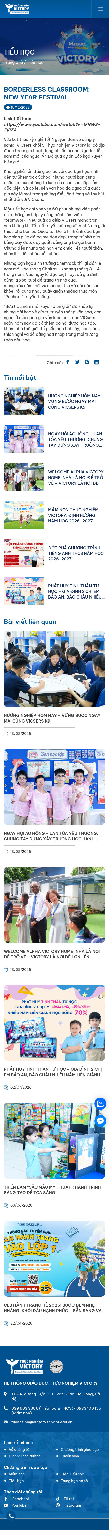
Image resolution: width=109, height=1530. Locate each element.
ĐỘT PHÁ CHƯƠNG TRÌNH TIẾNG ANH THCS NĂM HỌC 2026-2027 (76, 553)
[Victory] (17, 9)
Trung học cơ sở (74, 1481)
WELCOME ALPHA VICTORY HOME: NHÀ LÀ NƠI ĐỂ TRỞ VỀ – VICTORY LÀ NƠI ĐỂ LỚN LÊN (76, 477)
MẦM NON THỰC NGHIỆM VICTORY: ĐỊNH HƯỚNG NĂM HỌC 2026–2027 (73, 515)
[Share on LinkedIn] (96, 362)
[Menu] (100, 9)
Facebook (21, 1499)
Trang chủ (13, 62)
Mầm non (17, 1474)
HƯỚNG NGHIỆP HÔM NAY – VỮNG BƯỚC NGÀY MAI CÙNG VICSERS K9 (76, 401)
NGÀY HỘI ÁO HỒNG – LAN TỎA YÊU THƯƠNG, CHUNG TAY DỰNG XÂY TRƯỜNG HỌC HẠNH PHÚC (75, 439)
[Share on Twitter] (77, 362)
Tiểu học (16, 1481)
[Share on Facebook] (67, 362)
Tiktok (69, 1499)
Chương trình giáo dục (80, 1449)
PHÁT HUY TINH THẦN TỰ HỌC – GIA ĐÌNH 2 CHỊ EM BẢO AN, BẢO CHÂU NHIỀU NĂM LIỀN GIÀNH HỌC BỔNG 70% (75, 591)
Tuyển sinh (70, 1456)
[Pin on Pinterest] (87, 362)
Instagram (72, 1505)
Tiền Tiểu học (72, 1474)
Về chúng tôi (19, 1449)
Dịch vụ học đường (25, 1456)
